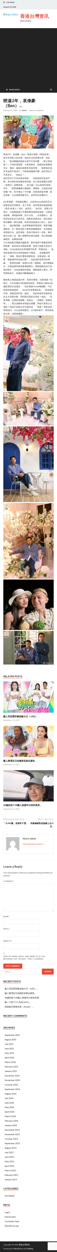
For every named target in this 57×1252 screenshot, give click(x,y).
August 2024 (10, 1093)
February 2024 (11, 1120)
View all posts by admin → (34, 844)
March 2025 (10, 1062)
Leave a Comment (36, 110)
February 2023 (11, 1175)
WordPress (18, 1248)
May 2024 (9, 1107)
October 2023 (11, 1139)
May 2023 (9, 1161)
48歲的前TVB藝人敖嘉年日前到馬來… (22, 805)
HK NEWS (9, 1195)
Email (6, 929)
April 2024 (9, 1111)
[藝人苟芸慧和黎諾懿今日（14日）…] (28, 713)
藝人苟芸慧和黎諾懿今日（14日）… (21, 716)
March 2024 (10, 1116)
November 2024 (12, 1080)
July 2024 (9, 1098)
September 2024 (12, 1089)
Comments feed (12, 1221)
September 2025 (12, 1035)
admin (24, 110)
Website (7, 941)
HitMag (30, 1248)
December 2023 (12, 1129)
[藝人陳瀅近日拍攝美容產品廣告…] (28, 757)
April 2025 (9, 1057)
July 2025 (9, 1044)
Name (6, 916)
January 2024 (11, 1125)
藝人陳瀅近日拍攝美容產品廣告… (20, 760)
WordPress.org (12, 1226)
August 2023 (10, 1148)
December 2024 (12, 1075)
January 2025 (11, 1071)
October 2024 (11, 1084)
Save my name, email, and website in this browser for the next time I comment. (24, 957)
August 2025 (10, 1039)
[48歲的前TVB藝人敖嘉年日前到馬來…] (28, 802)
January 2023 (11, 1179)
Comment (9, 881)
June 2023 (9, 1157)
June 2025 (9, 1048)
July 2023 (9, 1152)
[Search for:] (28, 972)
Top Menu (10, 2)
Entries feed (10, 1216)
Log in (7, 1212)
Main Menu (14, 89)
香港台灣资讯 (34, 16)
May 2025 (9, 1053)
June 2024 (9, 1102)
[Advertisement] (28, 56)
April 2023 (9, 1166)
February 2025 (11, 1066)
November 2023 (12, 1134)
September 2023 (12, 1143)
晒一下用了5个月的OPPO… (17, 1002)
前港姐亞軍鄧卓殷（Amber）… (19, 1006)
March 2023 (10, 1170)
